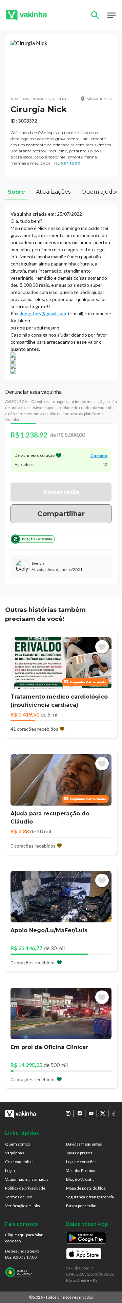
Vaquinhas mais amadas (26, 1179)
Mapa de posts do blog (85, 1188)
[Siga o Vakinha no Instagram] (68, 1113)
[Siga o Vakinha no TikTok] (114, 1113)
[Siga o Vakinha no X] (102, 1113)
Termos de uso (18, 1196)
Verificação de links (22, 1205)
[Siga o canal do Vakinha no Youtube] (91, 1113)
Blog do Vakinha (80, 1179)
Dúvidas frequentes (84, 1144)
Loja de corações (81, 1161)
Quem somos (17, 1144)
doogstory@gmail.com (42, 313)
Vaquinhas (14, 1152)
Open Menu (111, 15)
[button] (61, 65)
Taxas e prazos (79, 1152)
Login (10, 1170)
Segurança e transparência (90, 1196)
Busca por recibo (81, 1205)
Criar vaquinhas (19, 1161)
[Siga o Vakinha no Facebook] (79, 1113)
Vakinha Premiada (82, 1170)
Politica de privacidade (25, 1188)
